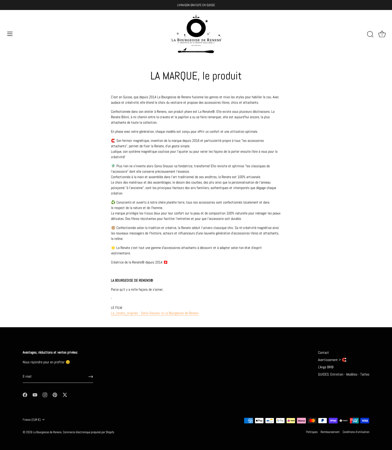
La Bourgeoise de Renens (47, 432)
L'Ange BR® (326, 367)
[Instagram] (45, 394)
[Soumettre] (90, 376)
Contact (323, 352)
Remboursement (330, 432)
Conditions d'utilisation (356, 432)
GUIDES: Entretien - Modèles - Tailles (343, 374)
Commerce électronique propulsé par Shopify (88, 432)
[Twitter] (65, 394)
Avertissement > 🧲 (332, 359)
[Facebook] (25, 394)
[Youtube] (35, 394)
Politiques (312, 432)
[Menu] (10, 34)
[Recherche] (370, 34)
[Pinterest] (55, 394)
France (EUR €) (32, 420)
